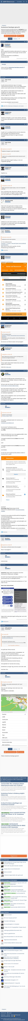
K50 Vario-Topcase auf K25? (10, 918)
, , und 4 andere (13, 106)
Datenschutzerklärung (5, 1016)
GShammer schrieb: (6, 237)
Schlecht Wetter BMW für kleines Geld (13, 942)
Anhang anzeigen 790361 (7, 416)
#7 (26, 176)
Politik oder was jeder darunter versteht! (13, 865)
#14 (26, 370)
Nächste (15, 38)
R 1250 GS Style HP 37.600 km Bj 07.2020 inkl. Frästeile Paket (15, 897)
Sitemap (8, 1014)
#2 (26, 77)
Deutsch (10, 1013)
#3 (26, 109)
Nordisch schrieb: (5, 332)
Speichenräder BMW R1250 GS (14, 907)
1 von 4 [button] (10, 38)
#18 (26, 564)
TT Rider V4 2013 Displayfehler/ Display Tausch (15, 927)
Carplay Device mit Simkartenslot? (12, 869)
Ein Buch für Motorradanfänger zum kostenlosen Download (11, 803)
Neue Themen (5, 912)
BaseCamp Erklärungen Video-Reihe (12, 976)
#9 (26, 213)
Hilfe (12, 1016)
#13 (26, 345)
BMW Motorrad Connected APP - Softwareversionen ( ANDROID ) (11, 957)
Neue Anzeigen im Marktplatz (9, 880)
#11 (26, 254)
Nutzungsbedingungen (15, 1014)
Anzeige (4, 64)
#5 (26, 140)
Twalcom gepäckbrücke (9, 933)
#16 (26, 536)
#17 (26, 553)
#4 (26, 124)
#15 (26, 403)
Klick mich (8, 367)
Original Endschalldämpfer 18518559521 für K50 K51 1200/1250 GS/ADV (15, 890)
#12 (26, 323)
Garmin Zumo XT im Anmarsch (11, 963)
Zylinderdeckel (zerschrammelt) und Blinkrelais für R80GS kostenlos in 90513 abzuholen (13, 825)
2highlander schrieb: (6, 149)
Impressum (3, 1014)
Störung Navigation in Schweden (11, 924)
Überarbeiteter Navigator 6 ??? (11, 980)
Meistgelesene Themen (7, 948)
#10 (26, 228)
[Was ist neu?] (24, 1)
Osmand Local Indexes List (7, 422)
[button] (1, 1)
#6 (26, 165)
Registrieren (14, 856)
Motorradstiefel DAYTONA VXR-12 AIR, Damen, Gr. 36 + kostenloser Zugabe (13, 814)
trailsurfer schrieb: (5, 154)
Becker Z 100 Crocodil (9, 966)
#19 (26, 625)
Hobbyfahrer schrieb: (6, 185)
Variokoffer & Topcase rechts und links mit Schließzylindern (15, 883)
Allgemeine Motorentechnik (10, 939)
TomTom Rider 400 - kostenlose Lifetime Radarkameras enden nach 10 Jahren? (12, 784)
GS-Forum (4, 1013)
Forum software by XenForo (11, 1018)
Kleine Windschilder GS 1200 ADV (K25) (13, 936)
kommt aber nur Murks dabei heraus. (10, 385)
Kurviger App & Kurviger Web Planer (12, 960)
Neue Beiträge (5, 860)
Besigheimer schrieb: (6, 545)
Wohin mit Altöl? (8, 872)
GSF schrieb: (4, 634)
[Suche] (26, 1)
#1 (26, 41)
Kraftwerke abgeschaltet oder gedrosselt (13, 875)
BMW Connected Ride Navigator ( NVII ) (13, 950)
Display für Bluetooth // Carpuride (12, 983)
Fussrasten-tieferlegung (9, 921)
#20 (26, 673)
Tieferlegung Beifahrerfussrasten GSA (12, 930)
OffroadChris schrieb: (6, 682)
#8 (26, 198)
